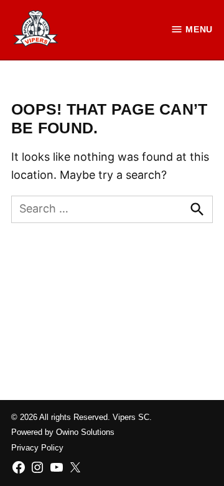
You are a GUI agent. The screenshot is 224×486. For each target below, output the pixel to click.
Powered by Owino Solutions (62, 432)
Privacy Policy (37, 448)
